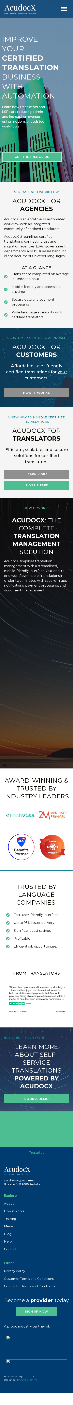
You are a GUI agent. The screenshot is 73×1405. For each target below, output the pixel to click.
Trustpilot (36, 1152)
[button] (64, 9)
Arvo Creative (28, 1379)
